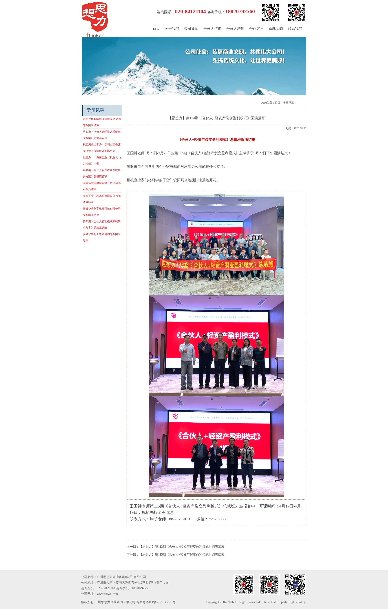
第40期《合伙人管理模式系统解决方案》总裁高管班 (102, 135)
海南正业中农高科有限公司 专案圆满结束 (102, 199)
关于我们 (172, 29)
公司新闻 (191, 29)
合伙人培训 (235, 29)
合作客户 (256, 29)
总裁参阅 (276, 29)
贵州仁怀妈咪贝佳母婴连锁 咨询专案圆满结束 (102, 122)
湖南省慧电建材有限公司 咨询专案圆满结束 (102, 186)
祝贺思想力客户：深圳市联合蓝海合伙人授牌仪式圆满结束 (102, 147)
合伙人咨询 (212, 29)
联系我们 (295, 29)
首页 (156, 29)
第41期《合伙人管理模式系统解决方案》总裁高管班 (102, 173)
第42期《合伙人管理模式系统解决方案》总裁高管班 (102, 224)
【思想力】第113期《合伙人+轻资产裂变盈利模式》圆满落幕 (181, 546)
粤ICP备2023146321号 (161, 602)
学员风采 (288, 102)
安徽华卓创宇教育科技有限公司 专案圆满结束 (102, 211)
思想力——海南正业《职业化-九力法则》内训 (102, 160)
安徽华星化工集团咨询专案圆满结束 (102, 237)
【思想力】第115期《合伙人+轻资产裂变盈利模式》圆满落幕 (181, 554)
